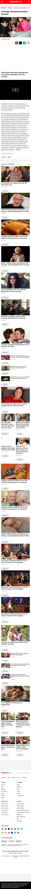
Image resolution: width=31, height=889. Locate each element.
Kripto (2, 793)
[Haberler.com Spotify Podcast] (21, 829)
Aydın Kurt (4, 157)
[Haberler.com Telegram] (15, 832)
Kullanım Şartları (20, 803)
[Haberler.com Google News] (2, 829)
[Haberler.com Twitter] (9, 829)
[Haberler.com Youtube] (9, 832)
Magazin (3, 789)
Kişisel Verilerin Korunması (23, 810)
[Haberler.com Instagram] (12, 829)
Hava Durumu (4, 803)
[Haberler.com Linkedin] (15, 829)
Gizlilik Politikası (20, 806)
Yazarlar (18, 793)
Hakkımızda (3, 777)
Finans (18, 789)
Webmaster (19, 814)
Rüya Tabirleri (4, 812)
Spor (2, 787)
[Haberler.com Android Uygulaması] (11, 841)
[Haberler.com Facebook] (5, 829)
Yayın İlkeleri (24, 777)
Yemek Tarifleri (4, 814)
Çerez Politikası (20, 808)
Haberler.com (4, 801)
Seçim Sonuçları (5, 808)
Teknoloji (19, 787)
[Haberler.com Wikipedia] (5, 832)
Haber (10, 853)
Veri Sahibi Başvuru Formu (23, 812)
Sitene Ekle (19, 821)
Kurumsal (19, 801)
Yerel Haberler (20, 795)
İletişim (13, 777)
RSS (18, 818)
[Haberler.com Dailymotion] (18, 832)
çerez (26, 883)
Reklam (9, 777)
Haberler (3, 782)
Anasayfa (3, 7)
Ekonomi (3, 784)
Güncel (10, 7)
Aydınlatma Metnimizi (6, 887)
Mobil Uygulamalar (21, 816)
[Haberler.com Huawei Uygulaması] (18, 841)
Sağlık (18, 784)
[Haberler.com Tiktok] (12, 832)
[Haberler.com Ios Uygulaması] (4, 841)
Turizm (18, 791)
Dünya (2, 797)
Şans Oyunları (4, 810)
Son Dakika (3, 791)
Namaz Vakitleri (4, 806)
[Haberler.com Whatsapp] (18, 829)
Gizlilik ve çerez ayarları (7, 856)
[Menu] (2, 2)
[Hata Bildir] (14, 856)
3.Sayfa (3, 795)
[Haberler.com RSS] (2, 832)
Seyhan (9, 157)
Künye (18, 777)
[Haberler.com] (6, 773)
